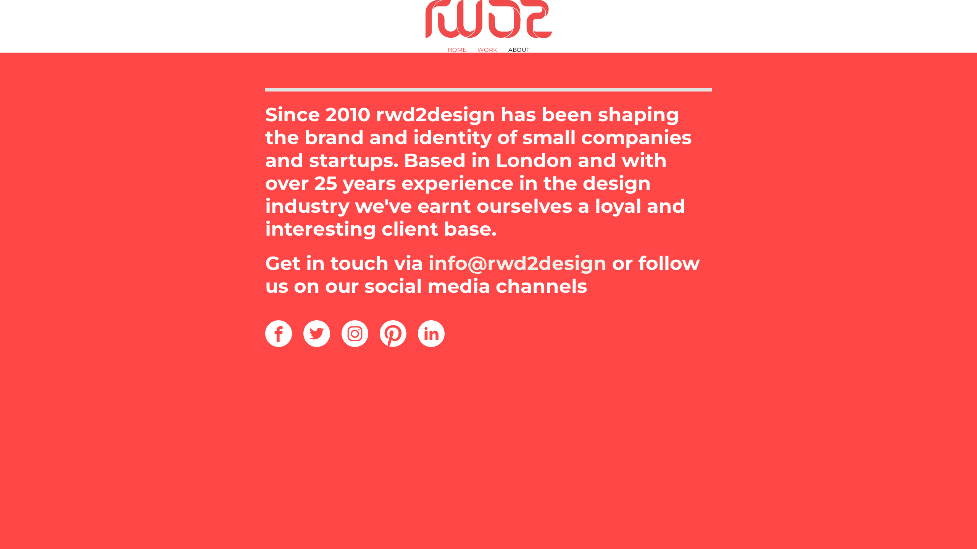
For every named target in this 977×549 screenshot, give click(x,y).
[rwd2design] (489, 19)
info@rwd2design (518, 263)
